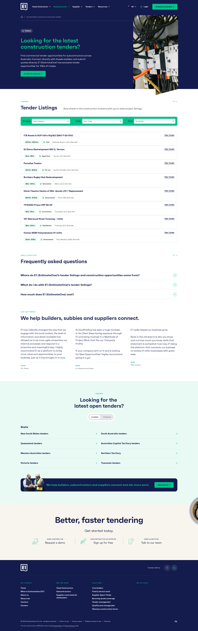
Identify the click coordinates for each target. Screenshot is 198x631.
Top (173, 101)
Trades (78, 121)
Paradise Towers (33, 163)
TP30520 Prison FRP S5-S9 (38, 205)
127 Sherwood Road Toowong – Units (43, 219)
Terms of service (70, 626)
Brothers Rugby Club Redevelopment (43, 177)
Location (94, 417)
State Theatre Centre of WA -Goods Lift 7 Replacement (53, 191)
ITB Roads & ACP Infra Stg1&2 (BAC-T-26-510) (48, 135)
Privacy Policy (57, 626)
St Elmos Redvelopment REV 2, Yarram (44, 149)
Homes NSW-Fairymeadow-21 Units (43, 233)
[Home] (22, 17)
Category (27, 121)
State (130, 121)
